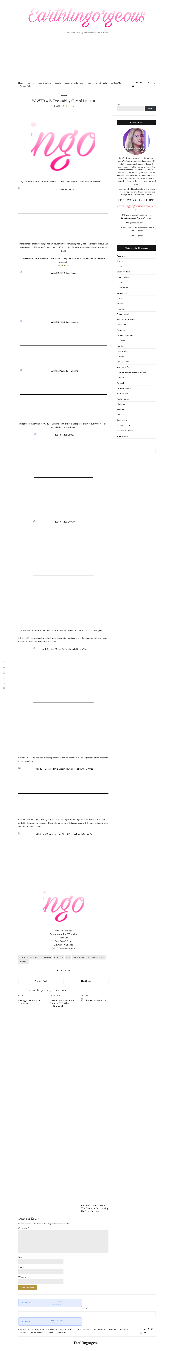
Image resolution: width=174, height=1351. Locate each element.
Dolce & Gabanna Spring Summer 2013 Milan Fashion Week (62, 1003)
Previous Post (41, 981)
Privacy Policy (26, 86)
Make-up (120, 378)
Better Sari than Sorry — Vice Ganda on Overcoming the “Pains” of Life (94, 1208)
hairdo (121, 309)
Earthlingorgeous (87, 1343)
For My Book (122, 325)
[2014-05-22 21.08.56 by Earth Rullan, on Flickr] (63, 476)
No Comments (69, 106)
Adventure (121, 256)
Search (119, 104)
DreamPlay (46, 957)
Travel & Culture (44, 83)
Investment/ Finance (125, 367)
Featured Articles (123, 314)
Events (119, 298)
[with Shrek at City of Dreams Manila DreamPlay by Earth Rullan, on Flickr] (63, 701)
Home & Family (101, 83)
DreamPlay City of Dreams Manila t (50, 423)
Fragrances (121, 330)
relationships (122, 404)
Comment (23, 1228)
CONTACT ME (132, 228)
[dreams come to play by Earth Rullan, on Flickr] (63, 212)
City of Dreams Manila (29, 957)
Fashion (30, 83)
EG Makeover (122, 288)
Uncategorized (122, 436)
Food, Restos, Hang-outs (126, 319)
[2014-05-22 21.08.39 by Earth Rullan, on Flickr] (63, 574)
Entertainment (122, 293)
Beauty (58, 83)
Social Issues (122, 420)
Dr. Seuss (65, 265)
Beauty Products (123, 272)
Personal (120, 383)
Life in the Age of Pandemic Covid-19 (131, 372)
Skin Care (120, 415)
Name (21, 1257)
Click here (126, 215)
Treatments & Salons (125, 431)
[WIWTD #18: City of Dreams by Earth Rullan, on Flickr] (63, 295)
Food (89, 83)
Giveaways (121, 341)
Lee (68, 957)
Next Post (86, 981)
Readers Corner (123, 399)
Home (20, 83)
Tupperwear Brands (96, 957)
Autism (119, 266)
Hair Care (120, 346)
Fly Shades (58, 957)
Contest (120, 282)
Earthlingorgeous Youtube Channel (136, 218)
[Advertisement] (87, 59)
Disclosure (62, 1332)
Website (22, 1277)
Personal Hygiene (123, 388)
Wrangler (24, 961)
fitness (121, 356)
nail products (124, 277)
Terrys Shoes (78, 957)
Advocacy (121, 261)
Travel (50, 1332)
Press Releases (122, 393)
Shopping (120, 409)
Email (21, 1267)
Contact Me (116, 83)
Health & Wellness (124, 351)
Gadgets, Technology (74, 83)
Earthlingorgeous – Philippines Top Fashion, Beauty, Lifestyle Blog (46, 1329)
